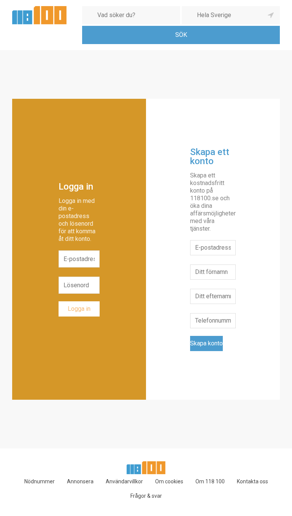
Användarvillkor (124, 481)
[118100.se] (39, 9)
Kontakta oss (252, 481)
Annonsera (80, 481)
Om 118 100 (210, 481)
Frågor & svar (146, 496)
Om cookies (169, 481)
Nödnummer (39, 481)
